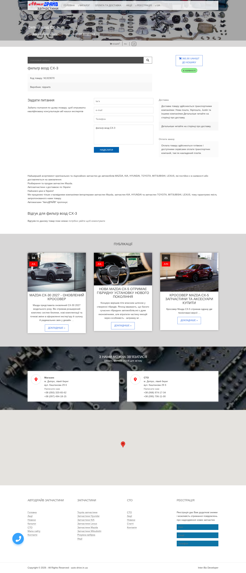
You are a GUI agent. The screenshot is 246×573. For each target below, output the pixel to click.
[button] (123, 444)
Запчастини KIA (61, 34)
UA (158, 5)
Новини (32, 520)
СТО (30, 527)
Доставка (164, 100)
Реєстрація (144, 5)
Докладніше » (56, 327)
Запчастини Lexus (87, 523)
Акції (129, 5)
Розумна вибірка (86, 534)
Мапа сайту (34, 531)
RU (125, 44)
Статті (130, 523)
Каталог (85, 5)
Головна (69, 5)
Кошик (116, 44)
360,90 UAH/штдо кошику (190, 60)
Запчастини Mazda (87, 527)
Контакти (32, 534)
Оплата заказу (167, 139)
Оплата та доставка (108, 5)
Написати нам (52, 388)
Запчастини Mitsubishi (89, 531)
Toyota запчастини (87, 512)
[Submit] (148, 60)
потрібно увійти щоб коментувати (87, 221)
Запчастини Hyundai (88, 516)
